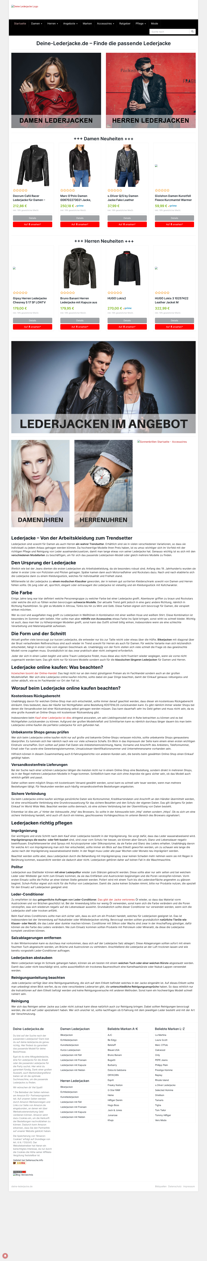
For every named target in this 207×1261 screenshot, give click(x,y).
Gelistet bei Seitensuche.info (28, 1160)
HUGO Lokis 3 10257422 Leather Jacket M (171, 300)
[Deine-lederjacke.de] (40, 10)
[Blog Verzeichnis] (32, 1174)
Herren (51, 23)
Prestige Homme (164, 1070)
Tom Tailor (160, 1110)
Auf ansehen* (32, 224)
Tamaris (159, 1100)
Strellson (159, 1095)
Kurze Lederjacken (70, 1050)
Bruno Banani (115, 1055)
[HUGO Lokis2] (127, 268)
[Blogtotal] (32, 1163)
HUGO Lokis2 (117, 298)
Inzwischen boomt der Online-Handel (34, 673)
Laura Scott (161, 1040)
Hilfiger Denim (115, 1100)
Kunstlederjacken (69, 1045)
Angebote (69, 23)
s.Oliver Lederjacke (165, 1085)
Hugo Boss (113, 1105)
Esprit (111, 1080)
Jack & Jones (115, 1110)
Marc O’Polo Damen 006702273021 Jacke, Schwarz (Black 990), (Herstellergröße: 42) (75, 198)
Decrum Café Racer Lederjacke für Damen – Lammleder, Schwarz (29, 198)
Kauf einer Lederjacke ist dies (53, 717)
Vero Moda (160, 1120)
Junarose (112, 1115)
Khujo (111, 1120)
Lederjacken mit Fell (71, 1055)
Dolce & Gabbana (117, 1070)
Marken (87, 23)
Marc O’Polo (161, 1045)
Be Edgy (112, 1040)
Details (32, 218)
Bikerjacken (66, 1035)
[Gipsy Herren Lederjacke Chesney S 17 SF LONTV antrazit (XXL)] (32, 268)
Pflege (140, 23)
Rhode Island (162, 1080)
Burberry (112, 1065)
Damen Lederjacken (75, 1029)
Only (157, 1055)
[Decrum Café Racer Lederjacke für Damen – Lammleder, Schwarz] (32, 165)
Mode (154, 23)
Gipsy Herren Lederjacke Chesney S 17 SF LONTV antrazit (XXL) (30, 300)
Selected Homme (164, 1090)
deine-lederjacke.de (22, 1186)
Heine (111, 1095)
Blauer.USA (113, 1050)
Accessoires (105, 23)
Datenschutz (175, 1186)
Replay (158, 1075)
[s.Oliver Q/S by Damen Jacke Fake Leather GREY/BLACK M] (127, 165)
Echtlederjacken (68, 1040)
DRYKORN (113, 1075)
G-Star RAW (114, 1090)
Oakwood (160, 1050)
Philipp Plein (161, 1065)
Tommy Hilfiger (163, 1115)
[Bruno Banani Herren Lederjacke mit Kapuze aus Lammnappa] (80, 268)
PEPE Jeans (161, 1060)
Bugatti (111, 1060)
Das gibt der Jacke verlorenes (116, 899)
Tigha (158, 1105)
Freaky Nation (115, 1085)
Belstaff (112, 1045)
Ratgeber (125, 23)
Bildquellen (161, 1186)
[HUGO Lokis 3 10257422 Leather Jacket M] (174, 268)
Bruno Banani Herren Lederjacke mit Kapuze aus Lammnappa (78, 300)
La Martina (160, 1035)
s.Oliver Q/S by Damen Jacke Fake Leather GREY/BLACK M (123, 198)
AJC (110, 1035)
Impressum (189, 1186)
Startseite (20, 23)
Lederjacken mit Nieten (72, 1070)
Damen (36, 23)
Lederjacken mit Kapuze (73, 1065)
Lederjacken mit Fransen (73, 1060)
